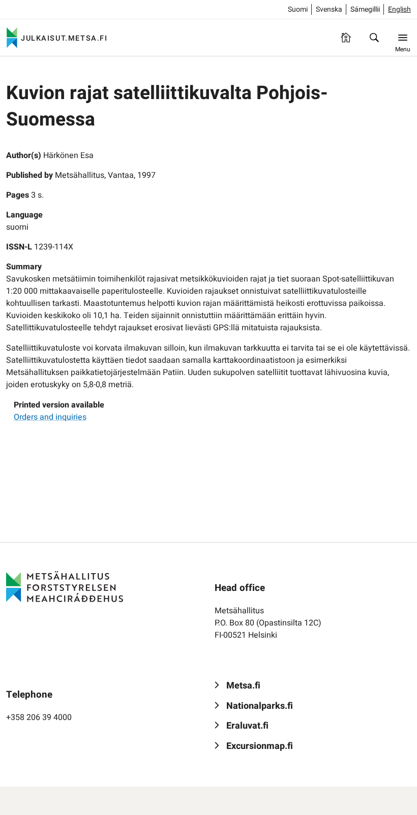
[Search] (374, 37)
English (399, 9)
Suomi (298, 9)
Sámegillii (365, 9)
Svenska (329, 9)
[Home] (346, 37)
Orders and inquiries (50, 417)
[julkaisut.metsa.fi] (64, 587)
